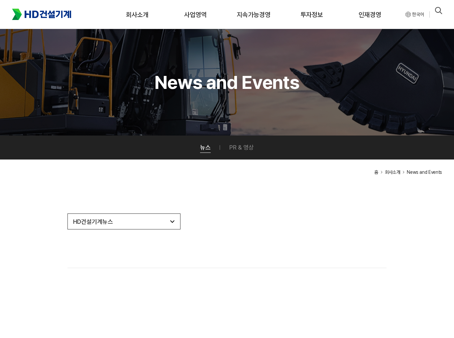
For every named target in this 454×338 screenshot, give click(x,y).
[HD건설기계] (41, 14)
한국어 (418, 14)
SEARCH (438, 10)
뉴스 (205, 147)
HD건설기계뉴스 (93, 221)
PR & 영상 (241, 147)
